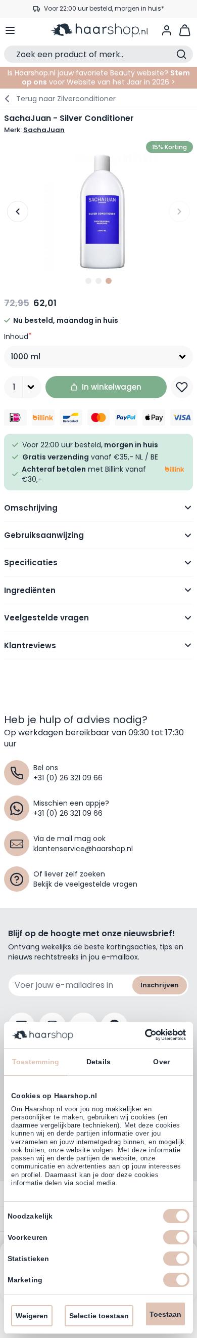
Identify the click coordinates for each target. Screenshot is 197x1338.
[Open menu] (10, 30)
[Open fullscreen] (98, 211)
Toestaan (165, 1314)
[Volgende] (179, 211)
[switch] (176, 1237)
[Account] (167, 30)
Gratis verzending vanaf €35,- (104, 9)
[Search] (181, 54)
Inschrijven (159, 985)
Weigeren (32, 1316)
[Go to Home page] (99, 30)
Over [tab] (161, 1062)
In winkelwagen (111, 387)
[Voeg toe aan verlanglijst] (182, 387)
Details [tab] (98, 1062)
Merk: (34, 130)
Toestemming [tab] (35, 1062)
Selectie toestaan (99, 1316)
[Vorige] (17, 211)
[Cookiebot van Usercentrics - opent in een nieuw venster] (142, 1035)
